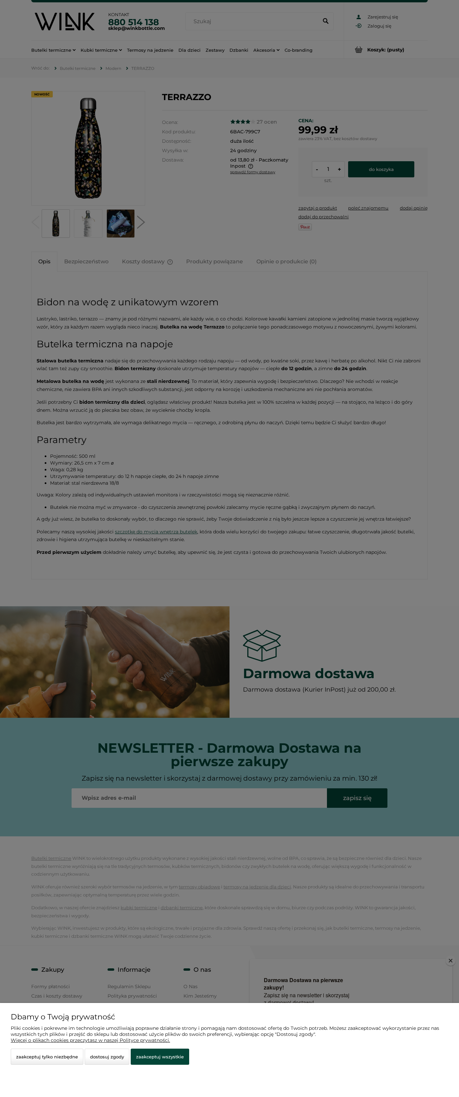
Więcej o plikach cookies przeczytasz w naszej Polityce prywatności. (90, 1040)
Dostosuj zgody (107, 1056)
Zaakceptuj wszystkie (160, 1056)
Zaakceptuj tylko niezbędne (47, 1056)
